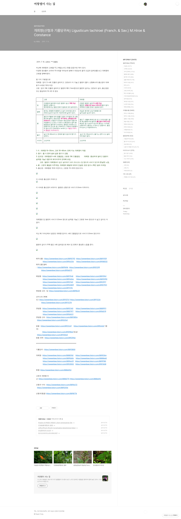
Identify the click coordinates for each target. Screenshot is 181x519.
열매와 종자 (129, 74)
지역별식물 (128, 110)
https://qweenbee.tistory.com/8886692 (85, 379)
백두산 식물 (129, 113)
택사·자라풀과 (129, 93)
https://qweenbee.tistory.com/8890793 (59, 259)
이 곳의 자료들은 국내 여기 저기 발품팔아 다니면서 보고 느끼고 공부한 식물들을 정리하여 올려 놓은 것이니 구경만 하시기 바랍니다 (69, 480)
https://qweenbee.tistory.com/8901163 (58, 282)
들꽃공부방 (128, 136)
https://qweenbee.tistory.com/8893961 (91, 276)
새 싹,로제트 (129, 71)
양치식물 (128, 99)
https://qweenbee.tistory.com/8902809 (58, 285)
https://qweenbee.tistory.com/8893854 (62, 317)
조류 (126, 165)
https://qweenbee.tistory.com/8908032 (91, 261)
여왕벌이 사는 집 (44, 4)
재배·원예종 (129, 107)
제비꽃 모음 (128, 101)
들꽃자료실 (41, 419)
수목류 (128, 69)
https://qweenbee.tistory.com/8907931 (91, 285)
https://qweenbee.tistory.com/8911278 (56, 302)
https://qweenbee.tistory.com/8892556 (52, 388)
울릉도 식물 (129, 119)
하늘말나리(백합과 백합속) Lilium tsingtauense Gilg (55, 422)
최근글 (125, 188)
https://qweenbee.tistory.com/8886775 (54, 379)
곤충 (126, 168)
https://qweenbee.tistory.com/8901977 (91, 282)
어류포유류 (128, 170)
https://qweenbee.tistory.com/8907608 (90, 364)
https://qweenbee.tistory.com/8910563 (52, 335)
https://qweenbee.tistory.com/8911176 (58, 288)
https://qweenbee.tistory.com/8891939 (91, 259)
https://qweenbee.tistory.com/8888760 (58, 355)
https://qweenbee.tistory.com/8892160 (58, 308)
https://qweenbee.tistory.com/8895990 (91, 279)
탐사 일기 (128, 153)
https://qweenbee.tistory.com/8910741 (54, 300)
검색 (140, 4)
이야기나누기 (128, 150)
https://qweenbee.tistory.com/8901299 (84, 267)
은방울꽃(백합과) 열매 (45, 425)
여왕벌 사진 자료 (129, 177)
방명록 (44, 11)
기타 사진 (127, 174)
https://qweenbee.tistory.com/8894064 (58, 279)
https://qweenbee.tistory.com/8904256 (58, 261)
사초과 (127, 88)
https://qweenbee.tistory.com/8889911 (91, 308)
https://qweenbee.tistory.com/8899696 (52, 267)
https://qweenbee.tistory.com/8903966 (60, 338)
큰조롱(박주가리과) (44, 430)
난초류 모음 (128, 104)
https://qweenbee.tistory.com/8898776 (61, 393)
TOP (145, 512)
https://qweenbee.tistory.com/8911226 (85, 300)
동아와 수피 (129, 77)
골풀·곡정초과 (129, 80)
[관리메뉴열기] (177, 3)
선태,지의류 (128, 90)
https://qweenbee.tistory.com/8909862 (57, 332)
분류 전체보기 (129, 59)
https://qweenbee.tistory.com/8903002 (58, 364)
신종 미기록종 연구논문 (131, 147)
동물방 (126, 162)
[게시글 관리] (46, 408)
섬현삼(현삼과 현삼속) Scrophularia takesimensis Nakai (57, 428)
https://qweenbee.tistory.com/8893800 (59, 349)
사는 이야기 (129, 159)
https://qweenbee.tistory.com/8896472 (61, 385)
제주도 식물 (129, 116)
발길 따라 (128, 156)
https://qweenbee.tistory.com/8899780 (90, 361)
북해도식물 (128, 124)
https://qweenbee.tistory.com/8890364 (91, 355)
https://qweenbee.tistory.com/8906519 (91, 311)
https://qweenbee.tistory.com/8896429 (58, 361)
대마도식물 (128, 127)
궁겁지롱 (128, 144)
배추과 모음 (129, 82)
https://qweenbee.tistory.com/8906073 (56, 270)
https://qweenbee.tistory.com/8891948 (58, 276)
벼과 (126, 85)
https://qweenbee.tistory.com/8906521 (58, 314)
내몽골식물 (128, 129)
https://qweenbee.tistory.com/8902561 (52, 320)
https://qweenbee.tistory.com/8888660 (91, 358)
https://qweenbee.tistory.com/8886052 (55, 370)
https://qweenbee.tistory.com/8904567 (89, 326)
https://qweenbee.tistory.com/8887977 (58, 311)
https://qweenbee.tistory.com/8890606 (58, 358)
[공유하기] (44, 408)
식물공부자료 (129, 139)
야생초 (49, 419)
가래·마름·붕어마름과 (131, 96)
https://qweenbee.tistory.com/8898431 (64, 291)
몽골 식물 (128, 121)
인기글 (131, 188)
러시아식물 (128, 132)
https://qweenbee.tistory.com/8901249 (56, 326)
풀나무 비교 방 (129, 141)
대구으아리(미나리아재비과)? (48, 433)
